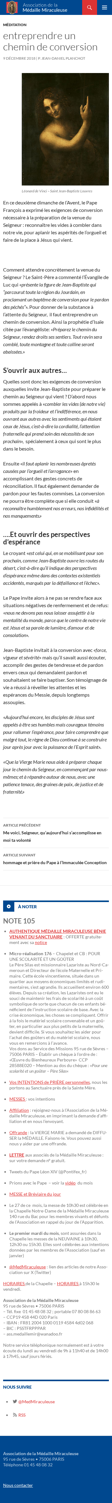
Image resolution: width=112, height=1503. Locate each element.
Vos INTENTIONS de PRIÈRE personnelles (49, 1082)
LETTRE (16, 1154)
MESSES (17, 1099)
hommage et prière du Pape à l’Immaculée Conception (55, 859)
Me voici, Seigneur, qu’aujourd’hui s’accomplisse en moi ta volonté (52, 833)
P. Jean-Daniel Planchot (61, 58)
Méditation (14, 24)
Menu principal (104, 7)
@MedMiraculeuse (27, 1266)
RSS (21, 1415)
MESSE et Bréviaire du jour (35, 1194)
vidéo (70, 1182)
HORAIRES (14, 1283)
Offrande (18, 1132)
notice (41, 942)
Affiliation (19, 1110)
